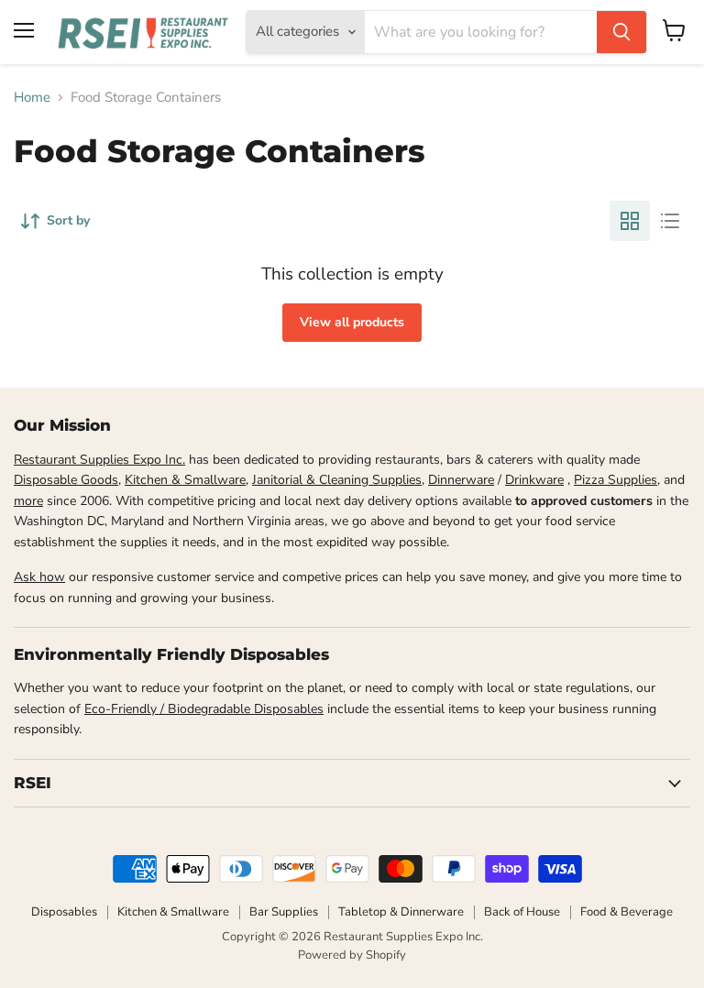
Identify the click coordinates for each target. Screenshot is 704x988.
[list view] (670, 221)
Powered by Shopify (352, 955)
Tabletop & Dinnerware (401, 912)
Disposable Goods (66, 480)
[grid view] (630, 221)
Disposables (64, 912)
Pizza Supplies (615, 480)
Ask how (39, 577)
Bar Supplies (283, 912)
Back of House (522, 912)
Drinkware (534, 480)
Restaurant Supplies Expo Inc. (99, 459)
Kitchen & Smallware (185, 480)
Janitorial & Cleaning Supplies (337, 480)
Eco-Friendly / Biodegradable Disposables (204, 709)
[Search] (621, 32)
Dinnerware (461, 480)
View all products (352, 322)
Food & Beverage (626, 912)
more (28, 501)
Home (32, 97)
